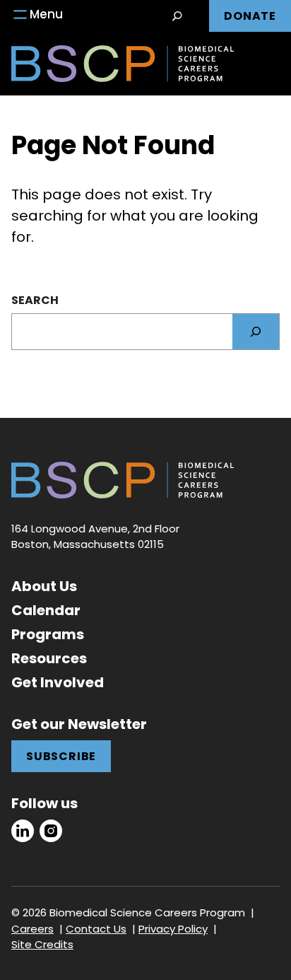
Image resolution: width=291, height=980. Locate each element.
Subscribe (61, 756)
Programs (47, 634)
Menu (46, 14)
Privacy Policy (173, 928)
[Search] (255, 331)
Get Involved (57, 682)
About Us (44, 586)
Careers (32, 928)
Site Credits (42, 944)
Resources (49, 658)
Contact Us (96, 928)
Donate (250, 16)
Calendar (46, 610)
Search (35, 300)
